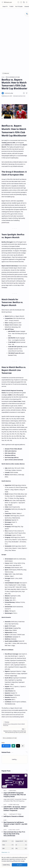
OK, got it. (19, 865)
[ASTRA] (11, 804)
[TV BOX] (11, 6)
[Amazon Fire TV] (21, 841)
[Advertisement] (14, 24)
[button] (2, 2)
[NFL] (21, 848)
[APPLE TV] (8, 841)
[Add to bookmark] (26, 775)
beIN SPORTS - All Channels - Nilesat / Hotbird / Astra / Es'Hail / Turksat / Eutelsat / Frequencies (15, 808)
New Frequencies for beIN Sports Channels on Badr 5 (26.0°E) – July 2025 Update (15, 824)
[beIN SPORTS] (13, 790)
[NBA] (8, 848)
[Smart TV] (5, 6)
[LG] (21, 844)
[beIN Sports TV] (14, 814)
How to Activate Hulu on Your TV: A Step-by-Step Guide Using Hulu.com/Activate (14, 833)
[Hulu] (10, 829)
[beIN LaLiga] (16, 804)
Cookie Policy (6, 865)
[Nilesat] (19, 814)
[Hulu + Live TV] (16, 829)
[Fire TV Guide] (19, 6)
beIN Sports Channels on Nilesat (14, 816)
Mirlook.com (8, 2)
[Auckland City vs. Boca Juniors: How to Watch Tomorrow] (14, 723)
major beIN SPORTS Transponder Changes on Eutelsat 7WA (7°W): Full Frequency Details (15, 794)
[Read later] (24, 93)
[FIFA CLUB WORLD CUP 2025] (10, 738)
